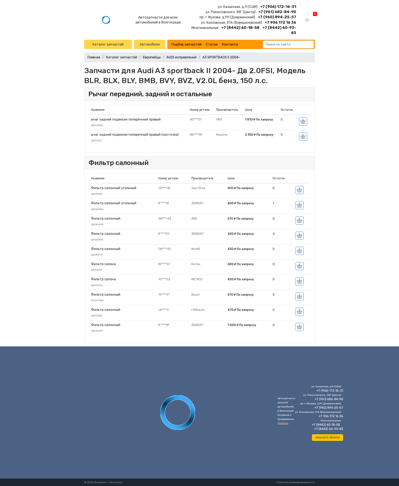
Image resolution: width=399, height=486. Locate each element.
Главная (93, 57)
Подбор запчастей (186, 44)
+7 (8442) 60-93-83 (328, 429)
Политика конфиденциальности (295, 482)
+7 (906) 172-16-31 (278, 6)
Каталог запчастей (108, 44)
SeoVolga (282, 423)
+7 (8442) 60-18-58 (240, 27)
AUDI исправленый (181, 57)
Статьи (212, 44)
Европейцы (152, 57)
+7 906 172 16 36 (280, 22)
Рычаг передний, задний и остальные (150, 94)
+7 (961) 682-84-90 (277, 12)
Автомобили (150, 44)
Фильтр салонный (119, 163)
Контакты (230, 44)
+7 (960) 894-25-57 (277, 17)
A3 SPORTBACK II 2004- (221, 57)
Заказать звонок (327, 437)
